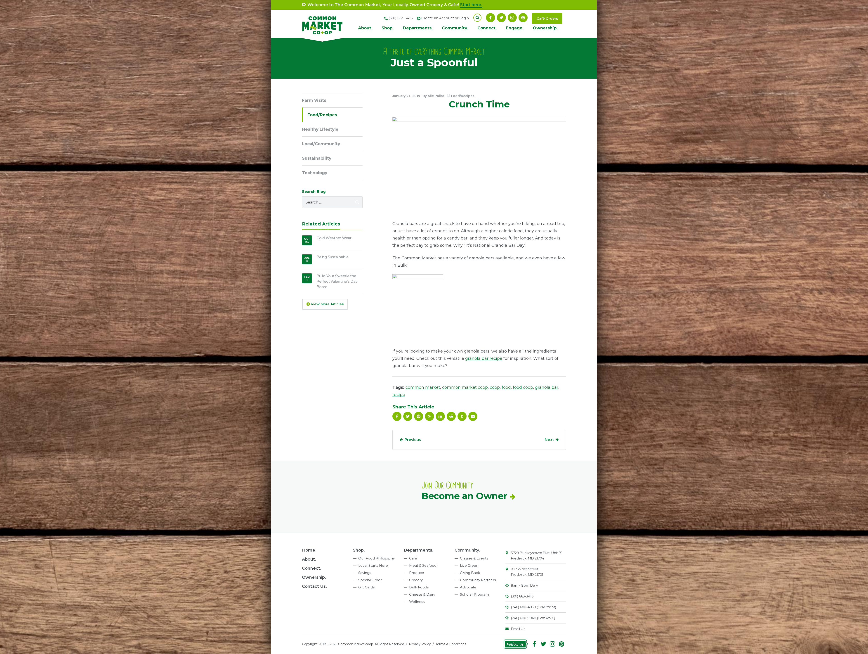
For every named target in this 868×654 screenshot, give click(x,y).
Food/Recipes (462, 96)
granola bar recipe (483, 358)
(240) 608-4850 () (533, 607)
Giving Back (470, 573)
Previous (413, 440)
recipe (398, 394)
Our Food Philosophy (376, 558)
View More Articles (327, 304)
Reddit (451, 416)
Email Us (518, 629)
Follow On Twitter (501, 17)
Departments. (418, 28)
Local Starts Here (373, 565)
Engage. (515, 28)
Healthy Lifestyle (320, 129)
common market (423, 387)
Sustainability (316, 158)
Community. (455, 28)
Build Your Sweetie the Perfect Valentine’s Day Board (336, 281)
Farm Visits (314, 100)
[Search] (357, 202)
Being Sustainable (332, 257)
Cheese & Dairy (422, 594)
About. (365, 28)
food (506, 387)
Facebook (490, 17)
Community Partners (478, 580)
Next (549, 440)
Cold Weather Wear (333, 238)
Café (413, 558)
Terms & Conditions (451, 644)
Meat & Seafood (422, 565)
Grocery (416, 580)
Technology (314, 172)
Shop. (388, 28)
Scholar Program (474, 594)
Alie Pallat (436, 96)
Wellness (417, 602)
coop (495, 387)
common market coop (465, 387)
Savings (364, 573)
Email (472, 416)
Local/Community (321, 143)
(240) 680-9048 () (533, 618)
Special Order (370, 580)
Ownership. (545, 28)
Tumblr (462, 416)
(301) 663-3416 (522, 596)
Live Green (469, 565)
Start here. (471, 4)
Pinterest (523, 17)
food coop (523, 387)
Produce (416, 573)
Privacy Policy (420, 644)
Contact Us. (314, 586)
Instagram (512, 17)
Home (308, 550)
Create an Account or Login (445, 18)
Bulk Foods (419, 587)
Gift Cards (366, 587)
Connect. (487, 28)
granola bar (546, 387)
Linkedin (440, 416)
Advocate (468, 587)
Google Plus (429, 416)
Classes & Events (474, 558)
